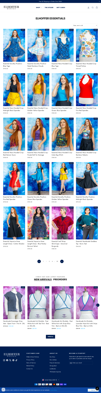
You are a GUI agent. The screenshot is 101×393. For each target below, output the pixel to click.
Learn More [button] (53, 390)
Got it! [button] (93, 390)
